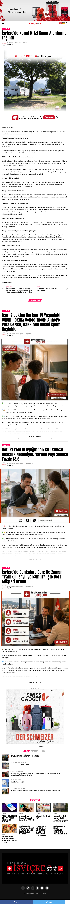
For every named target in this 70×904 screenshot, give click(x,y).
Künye (38, 893)
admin (11, 44)
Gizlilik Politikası (29, 893)
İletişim (44, 893)
